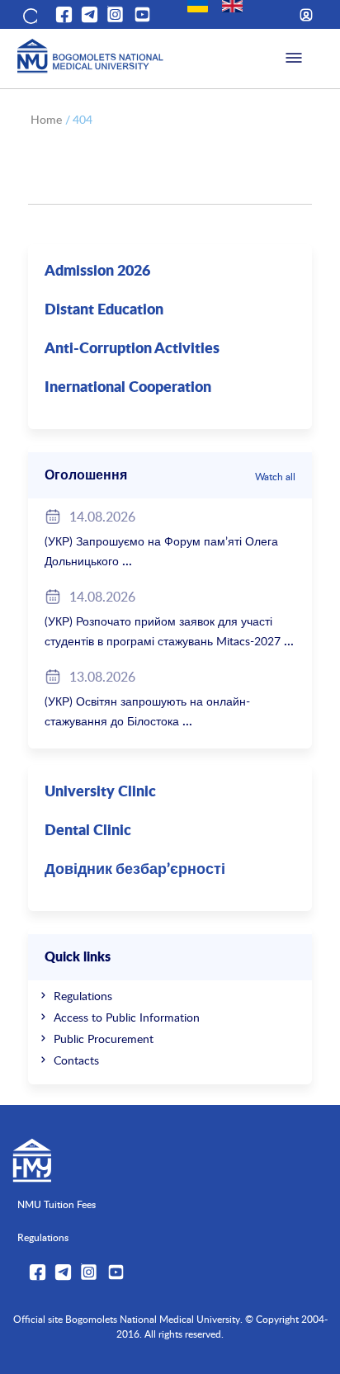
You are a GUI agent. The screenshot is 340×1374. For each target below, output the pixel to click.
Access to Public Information (127, 1017)
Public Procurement (103, 1038)
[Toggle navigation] (293, 58)
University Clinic (100, 792)
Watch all (275, 476)
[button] (29, 14)
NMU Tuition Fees (56, 1204)
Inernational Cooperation (128, 387)
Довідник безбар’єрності (135, 869)
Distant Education (104, 310)
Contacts (76, 1060)
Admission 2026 (97, 271)
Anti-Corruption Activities (132, 349)
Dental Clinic (88, 831)
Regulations (83, 995)
